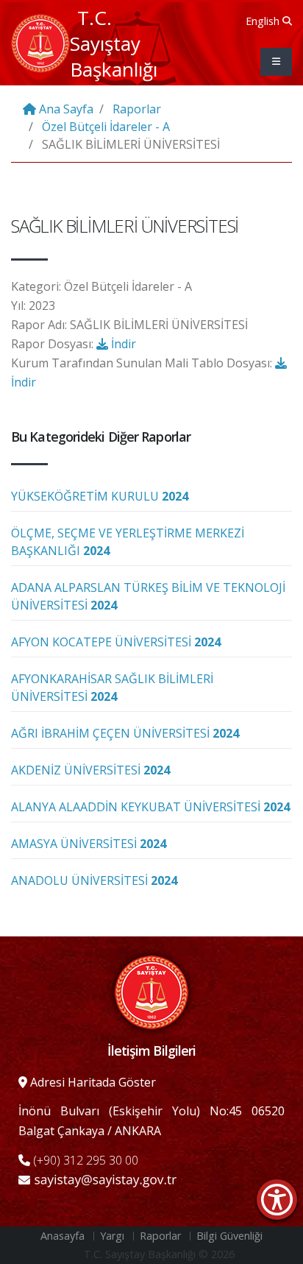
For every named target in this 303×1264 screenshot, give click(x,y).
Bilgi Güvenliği (229, 1236)
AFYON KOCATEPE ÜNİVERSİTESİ (116, 642)
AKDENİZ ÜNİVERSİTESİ (90, 770)
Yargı (112, 1236)
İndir (122, 344)
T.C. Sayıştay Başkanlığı (113, 43)
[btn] (276, 62)
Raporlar (137, 109)
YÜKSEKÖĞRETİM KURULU (99, 496)
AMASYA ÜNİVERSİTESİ (88, 844)
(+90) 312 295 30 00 (84, 1160)
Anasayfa (62, 1236)
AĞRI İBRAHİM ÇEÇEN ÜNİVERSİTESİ (125, 733)
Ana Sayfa (64, 109)
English (262, 21)
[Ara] (287, 20)
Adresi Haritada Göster (91, 1082)
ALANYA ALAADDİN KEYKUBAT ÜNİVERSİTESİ (150, 807)
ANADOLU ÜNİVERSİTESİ (94, 880)
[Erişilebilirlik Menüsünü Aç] (277, 1199)
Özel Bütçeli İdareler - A (106, 127)
